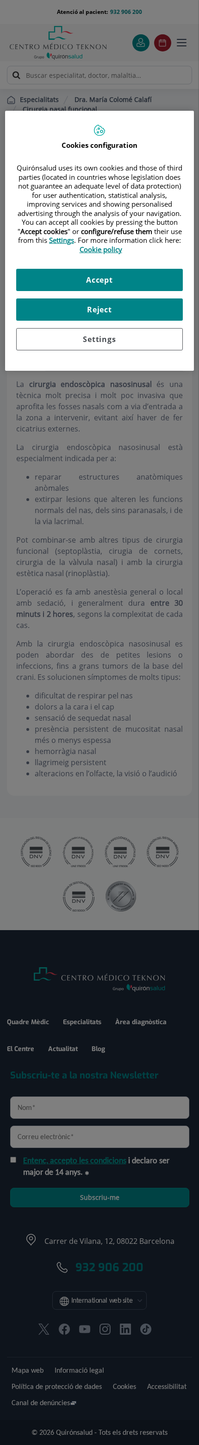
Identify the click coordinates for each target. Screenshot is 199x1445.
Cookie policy (101, 249)
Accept (99, 280)
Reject (99, 309)
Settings (99, 339)
